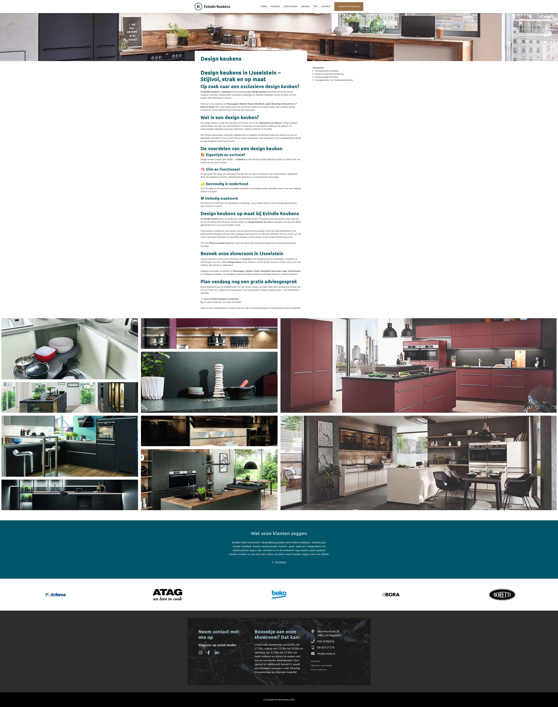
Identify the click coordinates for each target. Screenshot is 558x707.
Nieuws (305, 6)
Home (264, 6)
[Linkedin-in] (216, 652)
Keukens (275, 6)
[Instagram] (200, 652)
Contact (326, 6)
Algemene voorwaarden (321, 665)
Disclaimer (315, 661)
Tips (315, 6)
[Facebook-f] (208, 652)
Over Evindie (290, 6)
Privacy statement (319, 669)
